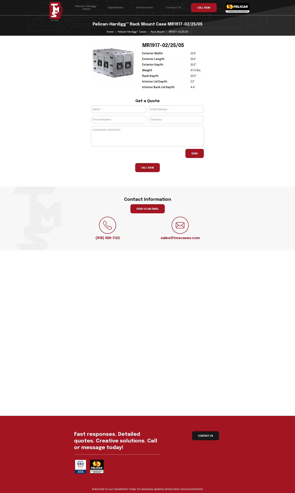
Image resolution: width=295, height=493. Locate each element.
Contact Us (173, 7)
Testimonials (144, 7)
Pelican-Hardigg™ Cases (86, 7)
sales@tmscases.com (180, 238)
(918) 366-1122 (107, 238)
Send (194, 153)
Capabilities (115, 7)
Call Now (147, 168)
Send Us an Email (147, 209)
